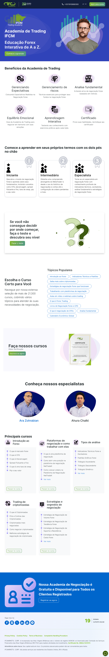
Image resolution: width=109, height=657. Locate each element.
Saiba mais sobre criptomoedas (62, 281)
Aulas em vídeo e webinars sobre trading (66, 296)
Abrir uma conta (97, 4)
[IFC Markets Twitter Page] (17, 623)
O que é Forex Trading (59, 301)
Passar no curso (14, 489)
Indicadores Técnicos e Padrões (85, 276)
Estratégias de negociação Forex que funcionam (69, 286)
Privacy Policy (10, 636)
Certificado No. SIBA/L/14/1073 (79, 643)
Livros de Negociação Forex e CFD (64, 306)
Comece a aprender (15, 53)
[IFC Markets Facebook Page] (7, 623)
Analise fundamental (88, 311)
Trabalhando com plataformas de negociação (68, 291)
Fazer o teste (17, 243)
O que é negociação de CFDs (62, 311)
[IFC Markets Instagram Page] (12, 623)
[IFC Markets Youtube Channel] (27, 623)
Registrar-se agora (49, 600)
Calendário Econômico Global (62, 316)
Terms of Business (35, 636)
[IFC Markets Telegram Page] (32, 623)
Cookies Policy (22, 636)
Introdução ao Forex (58, 276)
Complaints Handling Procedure (55, 636)
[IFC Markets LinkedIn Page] (22, 623)
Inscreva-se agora (17, 353)
